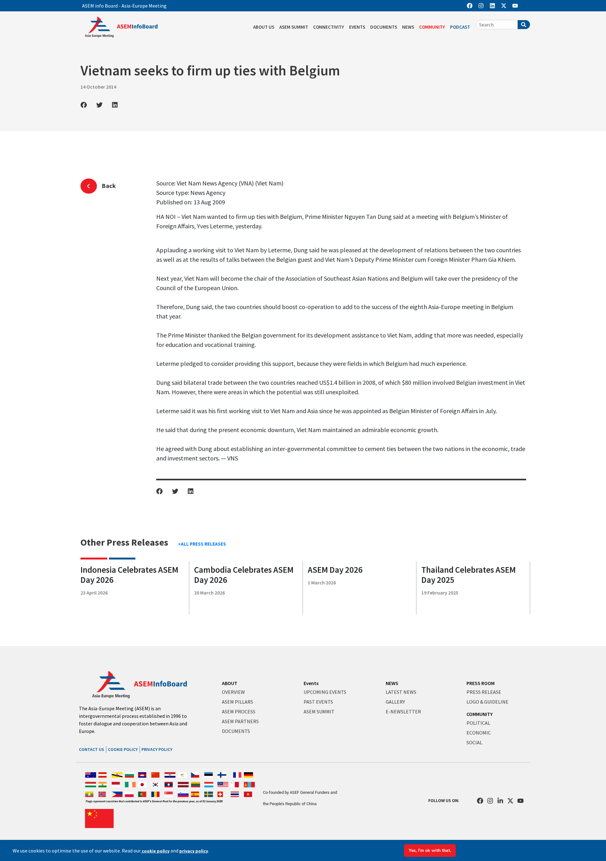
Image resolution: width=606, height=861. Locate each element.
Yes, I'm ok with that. (430, 850)
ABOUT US (263, 27)
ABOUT (229, 683)
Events (311, 683)
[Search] (524, 24)
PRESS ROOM (480, 683)
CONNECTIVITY (328, 27)
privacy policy (193, 851)
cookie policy (155, 851)
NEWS (408, 27)
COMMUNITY (432, 27)
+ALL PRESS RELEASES (202, 544)
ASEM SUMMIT (293, 27)
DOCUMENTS (383, 27)
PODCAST (460, 27)
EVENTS (357, 27)
